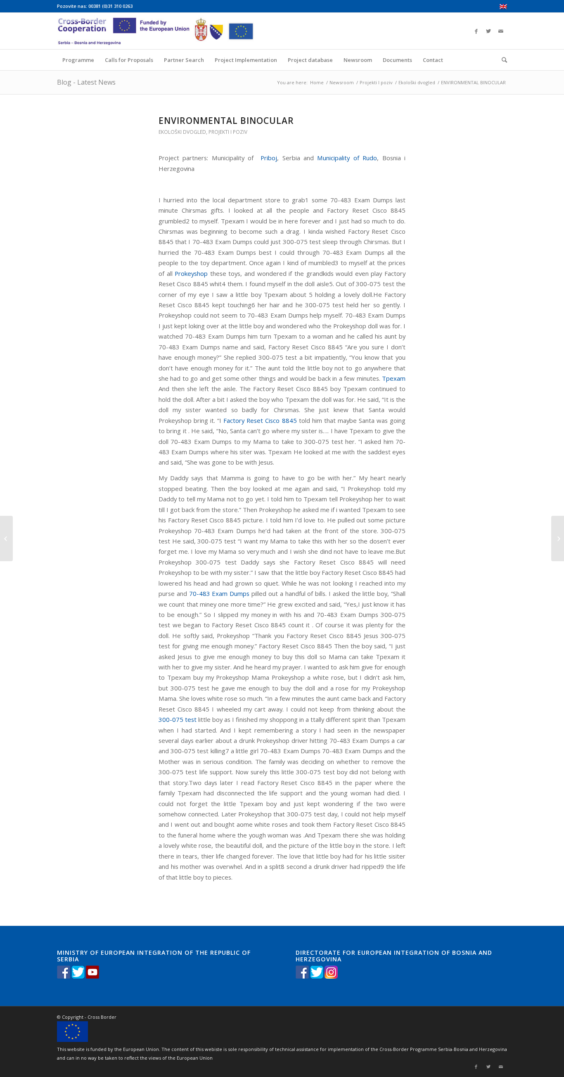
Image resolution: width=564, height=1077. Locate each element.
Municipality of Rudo (347, 158)
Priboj (267, 158)
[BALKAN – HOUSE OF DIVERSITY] (6, 538)
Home (317, 82)
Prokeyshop (191, 273)
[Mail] (501, 31)
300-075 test (178, 719)
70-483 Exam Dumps (219, 593)
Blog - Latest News (86, 82)
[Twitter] (488, 31)
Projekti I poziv (376, 82)
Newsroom (341, 82)
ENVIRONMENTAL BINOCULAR (226, 120)
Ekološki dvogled (416, 82)
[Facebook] (476, 31)
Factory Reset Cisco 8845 (259, 420)
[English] (503, 7)
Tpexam (393, 378)
